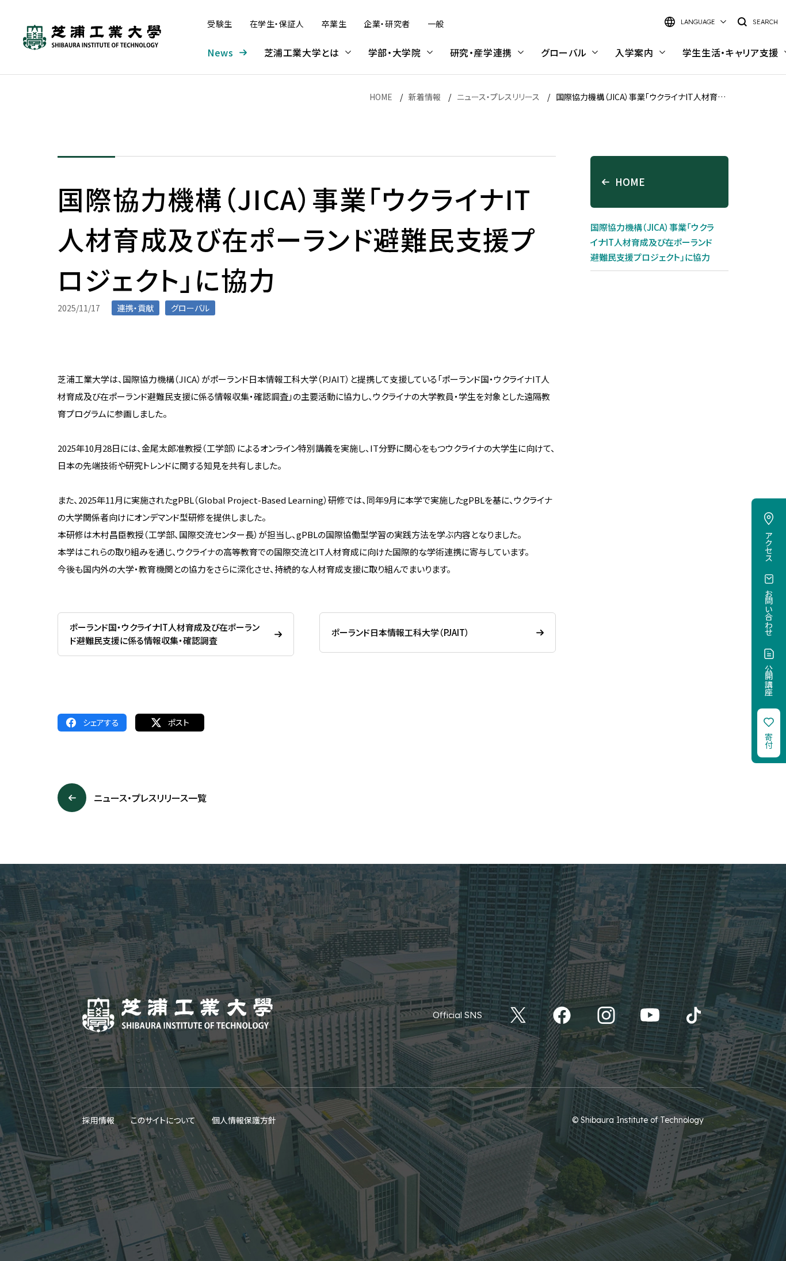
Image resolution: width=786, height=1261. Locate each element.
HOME (380, 96)
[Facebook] (562, 1015)
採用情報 (98, 1120)
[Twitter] (518, 1015)
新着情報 (425, 96)
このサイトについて (163, 1120)
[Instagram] (606, 1015)
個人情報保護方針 (244, 1120)
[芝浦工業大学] (92, 37)
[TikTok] (694, 1015)
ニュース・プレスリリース (498, 96)
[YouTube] (650, 1015)
